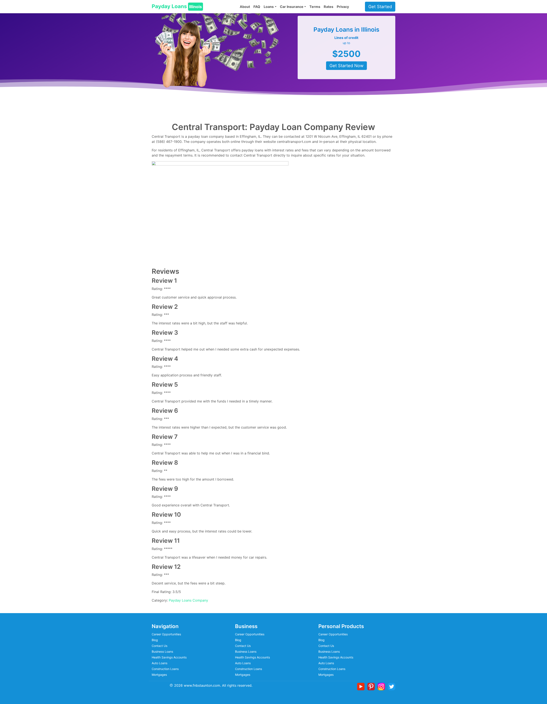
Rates (328, 6)
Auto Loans (159, 663)
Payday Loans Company (188, 600)
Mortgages (159, 674)
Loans (269, 6)
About (245, 6)
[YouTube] (361, 686)
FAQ (256, 6)
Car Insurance (291, 6)
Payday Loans (177, 6)
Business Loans (162, 651)
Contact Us (159, 646)
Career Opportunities (166, 634)
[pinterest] (371, 686)
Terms (314, 6)
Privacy (343, 6)
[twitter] (391, 686)
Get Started (380, 6)
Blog (155, 640)
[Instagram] (382, 686)
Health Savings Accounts (169, 657)
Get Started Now (346, 65)
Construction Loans (165, 669)
